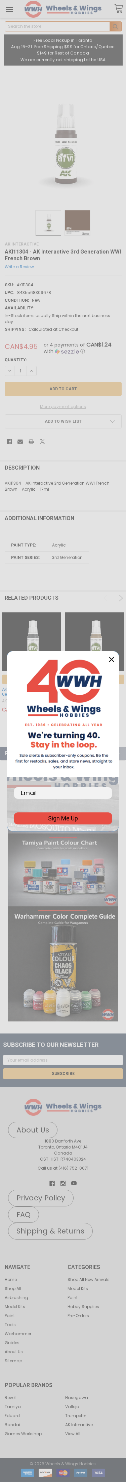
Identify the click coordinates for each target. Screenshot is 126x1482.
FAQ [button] (23, 1214)
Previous (106, 598)
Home (11, 1279)
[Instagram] (63, 1183)
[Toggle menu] (9, 9)
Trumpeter (75, 1415)
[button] (63, 869)
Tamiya (13, 1406)
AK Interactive (79, 1424)
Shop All (13, 1288)
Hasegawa (76, 1397)
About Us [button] (32, 1130)
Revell (10, 1397)
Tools (10, 1324)
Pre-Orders (78, 1315)
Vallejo (72, 1406)
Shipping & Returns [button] (50, 1231)
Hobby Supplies (83, 1306)
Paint (10, 1315)
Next (119, 598)
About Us (14, 1352)
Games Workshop (23, 1434)
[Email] (20, 441)
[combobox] (63, 26)
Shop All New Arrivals (89, 1279)
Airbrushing (16, 1297)
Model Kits (15, 1306)
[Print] (31, 441)
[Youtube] (74, 1183)
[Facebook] (9, 441)
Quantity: (16, 360)
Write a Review (19, 266)
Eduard (12, 1415)
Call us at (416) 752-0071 (63, 1168)
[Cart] (118, 9)
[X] (42, 441)
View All (72, 1434)
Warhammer (18, 1334)
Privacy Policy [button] (40, 1198)
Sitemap (13, 1361)
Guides (12, 1343)
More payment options (63, 406)
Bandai (12, 1424)
